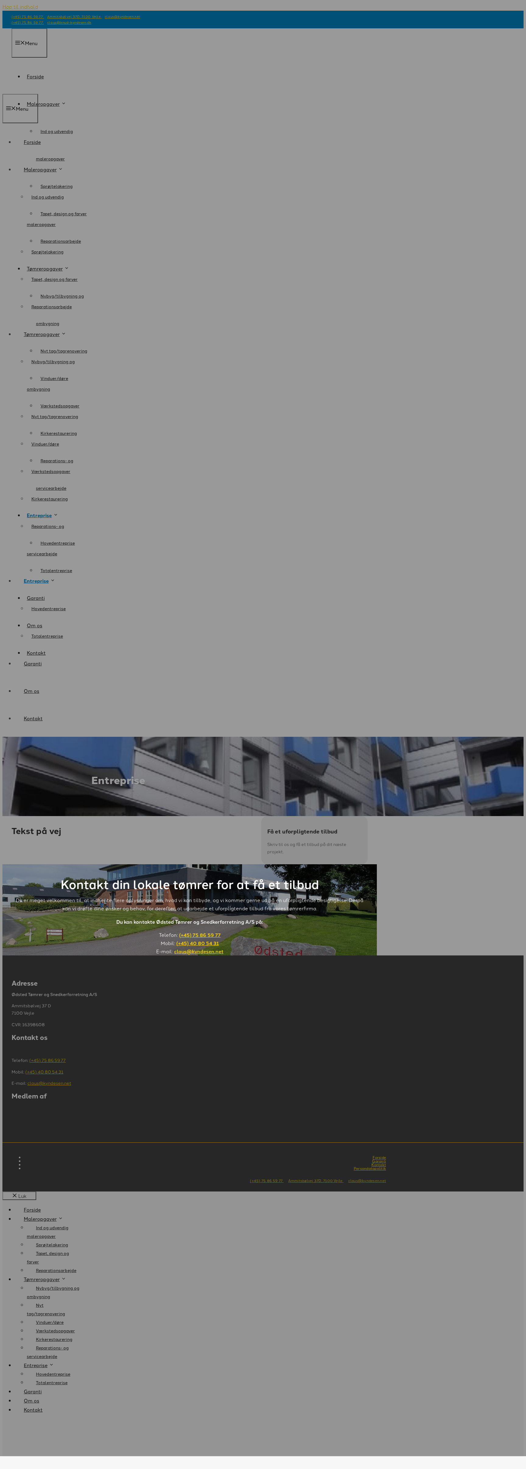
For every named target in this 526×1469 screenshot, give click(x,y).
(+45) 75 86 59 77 (200, 934)
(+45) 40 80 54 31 (197, 943)
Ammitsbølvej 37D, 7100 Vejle (316, 1180)
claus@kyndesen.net (198, 951)
